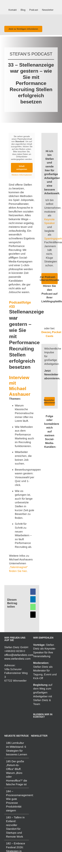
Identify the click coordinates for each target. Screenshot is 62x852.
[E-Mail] (33, 614)
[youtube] (52, 458)
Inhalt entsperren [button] (21, 167)
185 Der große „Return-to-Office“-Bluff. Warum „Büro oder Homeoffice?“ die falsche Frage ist (16, 773)
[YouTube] (46, 724)
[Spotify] (42, 724)
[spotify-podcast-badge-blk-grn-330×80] (49, 314)
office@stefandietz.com (18, 654)
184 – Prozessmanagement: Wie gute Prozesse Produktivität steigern (16, 801)
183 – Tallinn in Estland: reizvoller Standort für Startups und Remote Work (15, 827)
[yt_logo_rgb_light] (49, 307)
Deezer (45, 332)
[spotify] (52, 453)
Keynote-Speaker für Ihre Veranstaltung (44, 652)
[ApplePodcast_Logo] (49, 321)
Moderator (39, 670)
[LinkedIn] (33, 599)
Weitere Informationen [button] (22, 175)
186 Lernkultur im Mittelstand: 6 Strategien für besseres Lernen (16, 748)
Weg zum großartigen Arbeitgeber (42, 692)
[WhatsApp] (33, 607)
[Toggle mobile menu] (56, 19)
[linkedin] (47, 453)
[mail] (47, 458)
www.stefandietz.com (17, 658)
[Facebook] (33, 591)
